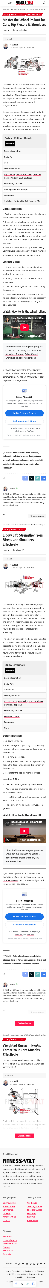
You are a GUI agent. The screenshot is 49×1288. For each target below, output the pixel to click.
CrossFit (6, 1213)
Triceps (24, 189)
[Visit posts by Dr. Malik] (5, 488)
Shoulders (27, 178)
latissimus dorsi (27, 456)
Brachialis (22, 701)
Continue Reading (24, 1023)
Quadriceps (14, 189)
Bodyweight (7, 456)
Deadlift (30, 857)
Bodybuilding (9, 1203)
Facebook (25, 428)
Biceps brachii (10, 701)
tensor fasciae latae (31, 464)
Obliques (37, 174)
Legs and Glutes (34, 14)
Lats (6, 189)
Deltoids (8, 704)
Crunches (10, 357)
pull (4, 464)
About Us (7, 1236)
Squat (22, 857)
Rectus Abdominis (12, 178)
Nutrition (31, 1213)
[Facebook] (16, 1264)
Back (6, 529)
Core (6, 14)
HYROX (6, 1220)
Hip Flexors (9, 174)
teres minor (26, 964)
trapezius (35, 964)
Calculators (32, 1220)
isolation (16, 456)
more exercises (28, 357)
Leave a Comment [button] (38, 516)
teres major (7, 468)
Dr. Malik (15, 45)
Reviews (31, 1216)
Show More (10, 144)
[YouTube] (23, 1264)
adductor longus (32, 452)
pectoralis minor (22, 460)
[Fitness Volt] (24, 3)
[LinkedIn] (41, 1264)
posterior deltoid (36, 460)
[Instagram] (30, 1264)
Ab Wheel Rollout (14, 354)
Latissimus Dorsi (24, 174)
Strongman (8, 1210)
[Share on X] (21, 1284)
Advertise (7, 1254)
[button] (5, 3)
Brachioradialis (36, 701)
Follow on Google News (24, 421)
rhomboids (10, 464)
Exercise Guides (17, 14)
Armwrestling (9, 1216)
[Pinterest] (34, 1264)
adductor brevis (19, 452)
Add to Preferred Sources (24, 413)
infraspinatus (28, 956)
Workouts (32, 1203)
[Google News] (27, 1264)
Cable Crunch (31, 354)
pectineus (37, 456)
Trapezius (17, 704)
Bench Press (11, 857)
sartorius (19, 464)
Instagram (34, 428)
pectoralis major (9, 460)
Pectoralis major (12, 716)
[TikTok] (37, 1264)
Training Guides (34, 1206)
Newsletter (8, 1250)
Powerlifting (9, 1206)
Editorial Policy (10, 1240)
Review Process (10, 1243)
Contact (6, 1247)
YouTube (30, 431)
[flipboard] (44, 1264)
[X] (19, 1264)
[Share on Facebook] (16, 1284)
